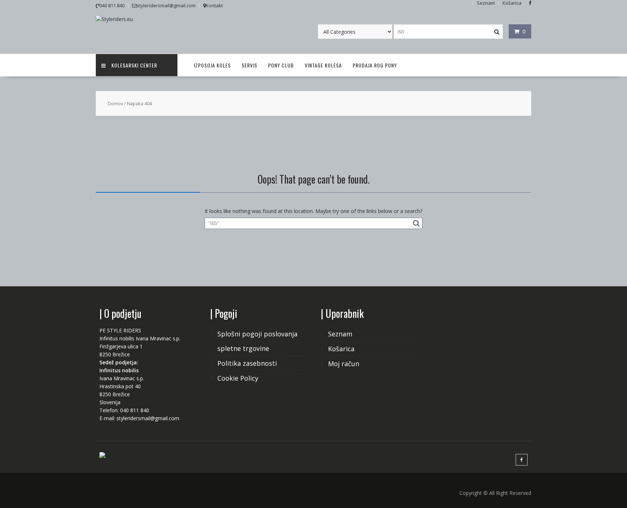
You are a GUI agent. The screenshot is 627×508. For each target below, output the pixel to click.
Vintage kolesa (323, 65)
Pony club (281, 65)
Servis (249, 65)
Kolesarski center (134, 65)
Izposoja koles (212, 65)
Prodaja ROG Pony (375, 65)
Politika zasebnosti (247, 363)
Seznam (340, 333)
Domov (115, 103)
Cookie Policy (237, 378)
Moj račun (343, 363)
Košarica (341, 348)
